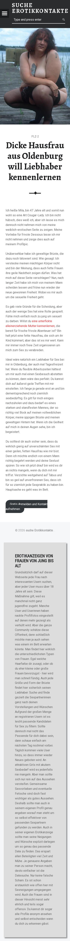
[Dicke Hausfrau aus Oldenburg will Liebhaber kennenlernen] (35, 30)
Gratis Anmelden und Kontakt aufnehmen (26, 506)
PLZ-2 (35, 136)
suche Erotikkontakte (39, 530)
